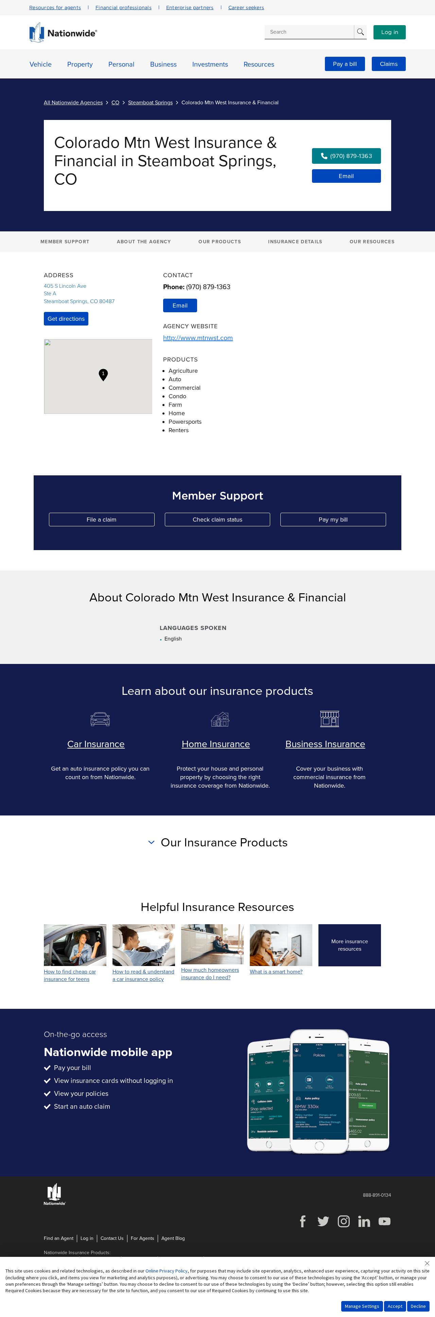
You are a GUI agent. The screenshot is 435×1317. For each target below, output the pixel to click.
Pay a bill (345, 64)
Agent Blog (173, 1238)
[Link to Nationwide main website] (63, 40)
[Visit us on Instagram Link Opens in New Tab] (343, 1226)
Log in (389, 32)
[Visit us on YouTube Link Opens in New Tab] (384, 1226)
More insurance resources (356, 945)
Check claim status (231, 521)
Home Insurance (216, 744)
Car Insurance (96, 744)
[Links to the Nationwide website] (55, 1204)
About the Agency (144, 242)
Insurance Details (295, 242)
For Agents (142, 1238)
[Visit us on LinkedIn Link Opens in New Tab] (364, 1226)
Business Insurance (325, 744)
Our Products (219, 242)
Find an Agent (58, 1238)
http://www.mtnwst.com (198, 338)
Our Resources (372, 242)
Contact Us (112, 1238)
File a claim (120, 521)
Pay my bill (352, 521)
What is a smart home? (276, 971)
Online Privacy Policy (166, 1271)
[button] (103, 375)
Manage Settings (362, 1306)
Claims (389, 64)
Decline (418, 1306)
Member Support (64, 242)
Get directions (66, 318)
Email (346, 176)
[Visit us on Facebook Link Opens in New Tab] (303, 1226)
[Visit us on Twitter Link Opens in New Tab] (323, 1226)
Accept (395, 1306)
